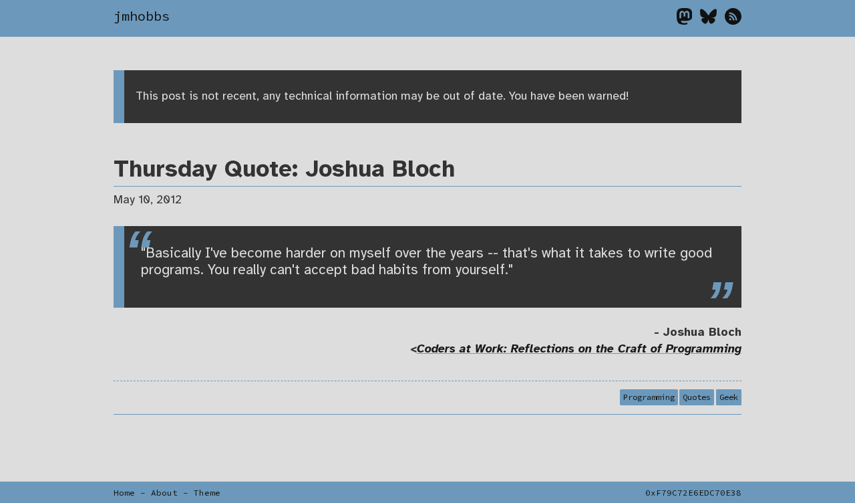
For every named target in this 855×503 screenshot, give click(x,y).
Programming (649, 398)
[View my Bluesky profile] (712, 20)
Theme (207, 493)
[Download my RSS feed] (733, 20)
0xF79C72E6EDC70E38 (693, 493)
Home (124, 493)
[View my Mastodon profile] (688, 20)
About (164, 493)
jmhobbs (142, 16)
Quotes (697, 398)
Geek (728, 398)
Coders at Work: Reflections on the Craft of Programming (579, 349)
